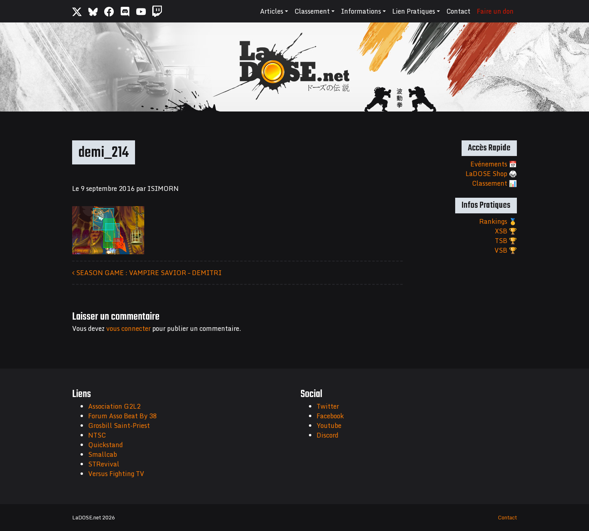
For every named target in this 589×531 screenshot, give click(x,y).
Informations (361, 11)
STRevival (103, 464)
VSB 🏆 (505, 250)
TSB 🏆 (506, 240)
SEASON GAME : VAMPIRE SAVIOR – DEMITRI (148, 273)
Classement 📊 (494, 183)
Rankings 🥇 (498, 221)
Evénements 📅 (493, 164)
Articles (271, 11)
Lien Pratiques (413, 11)
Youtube (329, 425)
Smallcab (102, 454)
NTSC (97, 435)
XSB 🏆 (506, 231)
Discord (328, 435)
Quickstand (105, 445)
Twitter (328, 406)
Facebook (330, 416)
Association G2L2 (114, 406)
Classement (312, 11)
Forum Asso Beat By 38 (122, 416)
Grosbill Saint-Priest (119, 425)
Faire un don (495, 11)
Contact (458, 11)
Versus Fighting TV (116, 473)
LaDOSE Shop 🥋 (491, 173)
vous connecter (128, 328)
